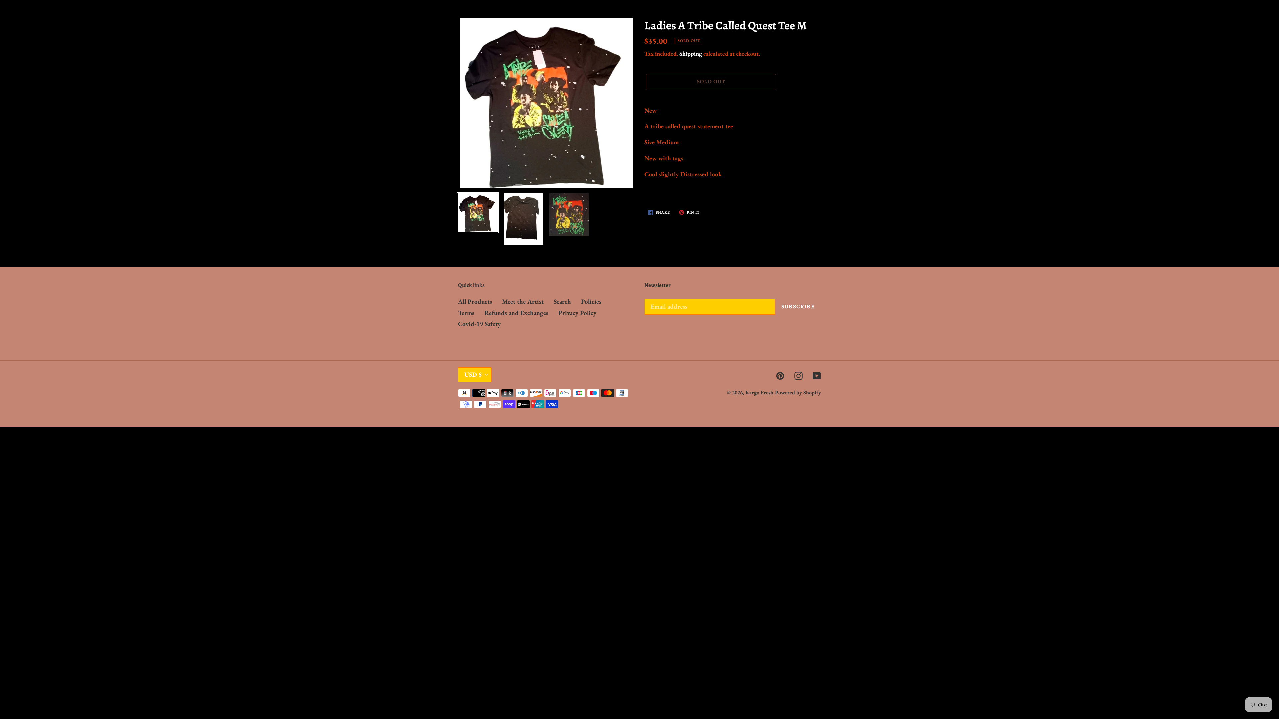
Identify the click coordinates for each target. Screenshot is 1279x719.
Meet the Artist (523, 301)
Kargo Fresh (759, 392)
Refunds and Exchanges (516, 313)
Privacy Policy (577, 313)
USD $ (473, 374)
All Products (475, 301)
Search (562, 301)
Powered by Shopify (798, 392)
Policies (591, 301)
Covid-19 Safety (479, 324)
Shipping (690, 53)
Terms (466, 313)
